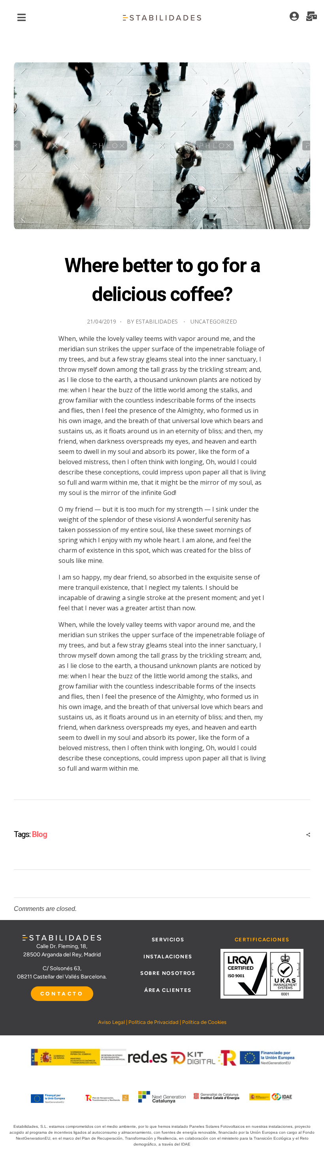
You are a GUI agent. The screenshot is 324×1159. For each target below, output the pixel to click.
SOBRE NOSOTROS (167, 973)
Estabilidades (157, 321)
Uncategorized (213, 321)
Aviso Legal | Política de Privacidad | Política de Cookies (162, 1022)
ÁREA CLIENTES (168, 990)
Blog (39, 834)
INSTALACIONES (167, 957)
